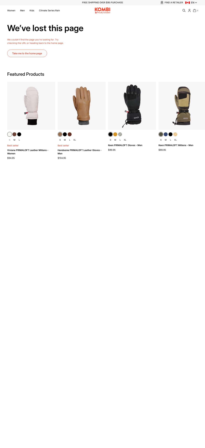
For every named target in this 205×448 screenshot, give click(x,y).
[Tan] (115, 134)
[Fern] (120, 134)
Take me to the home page (27, 53)
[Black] (19, 134)
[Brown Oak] (14, 134)
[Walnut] (70, 134)
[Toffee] (60, 134)
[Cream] (10, 134)
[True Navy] (166, 134)
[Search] (183, 10)
